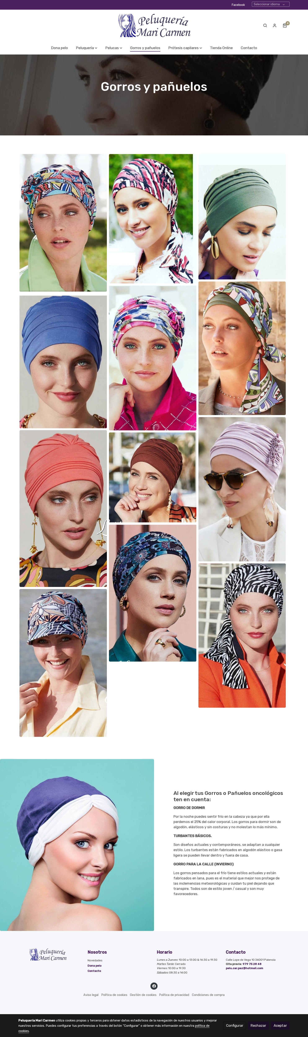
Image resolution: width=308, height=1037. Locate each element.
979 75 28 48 (252, 964)
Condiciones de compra (208, 995)
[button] (86, 48)
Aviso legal (90, 995)
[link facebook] (154, 986)
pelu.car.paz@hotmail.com (244, 968)
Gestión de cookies (143, 995)
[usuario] (274, 25)
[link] (154, 25)
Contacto (94, 970)
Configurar (234, 1025)
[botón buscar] (265, 25)
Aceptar (280, 1025)
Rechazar (258, 1025)
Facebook (238, 5)
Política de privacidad (174, 995)
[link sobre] (50, 954)
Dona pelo (94, 965)
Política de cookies (114, 995)
